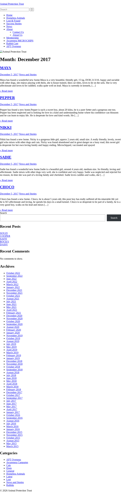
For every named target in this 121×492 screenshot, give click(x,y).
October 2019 (13, 338)
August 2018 (12, 372)
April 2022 (11, 281)
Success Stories (14, 23)
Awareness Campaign (17, 462)
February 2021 (13, 312)
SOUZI (4, 233)
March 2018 (12, 386)
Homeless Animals (15, 18)
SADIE (5, 157)
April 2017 (11, 409)
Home (9, 15)
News (9, 26)
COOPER (5, 236)
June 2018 (11, 378)
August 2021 (12, 298)
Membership (12, 37)
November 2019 (14, 335)
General (10, 471)
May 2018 (11, 381)
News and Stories (28, 74)
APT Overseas (13, 46)
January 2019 (13, 358)
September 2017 (14, 398)
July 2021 (11, 301)
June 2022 (11, 278)
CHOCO (7, 187)
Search (3, 213)
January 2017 (13, 412)
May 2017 (11, 406)
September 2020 (14, 324)
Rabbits (10, 485)
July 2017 (11, 401)
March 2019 (12, 352)
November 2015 (14, 435)
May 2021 (11, 307)
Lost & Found (13, 20)
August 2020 (12, 327)
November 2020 (14, 318)
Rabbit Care (12, 43)
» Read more (6, 91)
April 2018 (11, 383)
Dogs (9, 468)
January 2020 (13, 332)
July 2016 (11, 423)
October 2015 (13, 437)
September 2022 (14, 276)
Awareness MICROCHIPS (19, 40)
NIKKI (6, 127)
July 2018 (11, 375)
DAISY (4, 244)
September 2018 (14, 369)
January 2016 (13, 429)
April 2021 (11, 310)
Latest (9, 476)
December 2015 (14, 432)
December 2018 (14, 361)
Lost (8, 479)
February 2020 (13, 330)
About (9, 29)
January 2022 (13, 287)
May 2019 (11, 347)
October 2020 (13, 321)
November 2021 (14, 293)
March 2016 (12, 426)
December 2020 (14, 315)
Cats (8, 465)
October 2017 (13, 395)
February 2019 (13, 355)
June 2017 (11, 403)
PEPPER (7, 98)
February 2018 (13, 389)
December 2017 (14, 392)
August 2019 (12, 341)
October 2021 (13, 295)
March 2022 (12, 284)
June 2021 (11, 304)
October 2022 (13, 273)
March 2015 (12, 446)
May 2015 (11, 443)
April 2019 (11, 349)
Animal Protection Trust (12, 4)
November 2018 (14, 364)
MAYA (5, 68)
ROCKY (4, 241)
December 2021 (14, 290)
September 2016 (14, 418)
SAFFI (3, 238)
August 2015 (12, 440)
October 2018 (13, 366)
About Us (17, 35)
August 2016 (12, 420)
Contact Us (18, 32)
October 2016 (13, 415)
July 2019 (11, 344)
